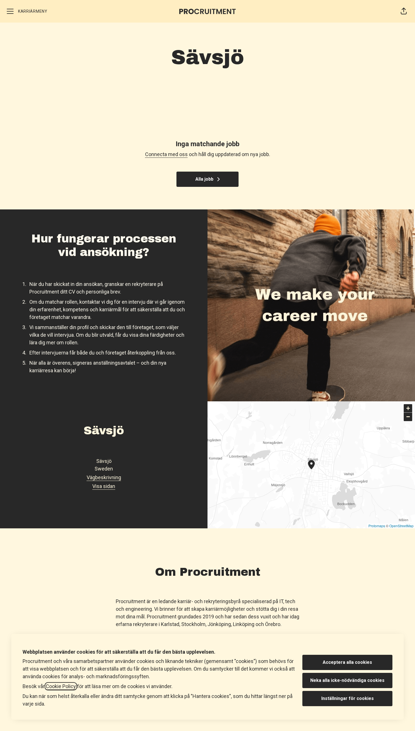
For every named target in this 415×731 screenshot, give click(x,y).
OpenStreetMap (401, 525)
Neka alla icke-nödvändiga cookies (347, 680)
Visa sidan (103, 486)
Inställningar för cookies (347, 698)
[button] (404, 11)
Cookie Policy (61, 686)
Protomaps (376, 525)
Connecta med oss (166, 154)
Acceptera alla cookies (347, 662)
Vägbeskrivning (104, 477)
